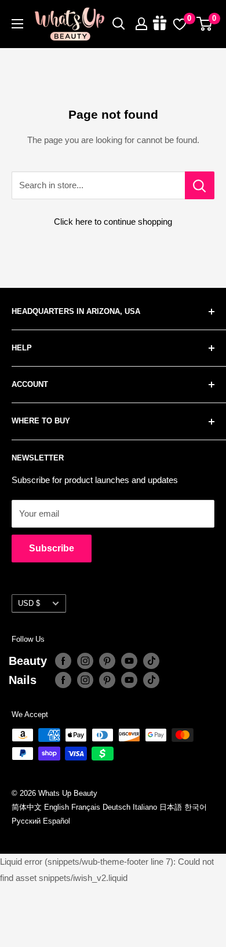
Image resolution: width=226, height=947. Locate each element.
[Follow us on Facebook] (63, 661)
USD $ (29, 603)
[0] (205, 24)
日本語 (170, 807)
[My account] (141, 23)
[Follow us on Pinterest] (107, 661)
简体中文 (27, 807)
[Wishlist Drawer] (179, 24)
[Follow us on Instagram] (85, 661)
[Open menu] (17, 23)
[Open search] (118, 23)
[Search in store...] (199, 185)
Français (85, 807)
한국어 (195, 807)
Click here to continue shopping (113, 221)
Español (56, 821)
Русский (26, 821)
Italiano (145, 807)
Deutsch (116, 807)
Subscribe (51, 548)
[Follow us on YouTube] (129, 661)
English (56, 807)
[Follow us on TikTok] (151, 661)
